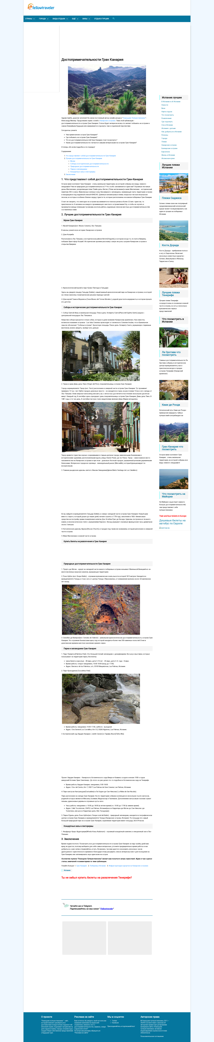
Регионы (165, 135)
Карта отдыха (167, 112)
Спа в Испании (167, 125)
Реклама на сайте (81, 1033)
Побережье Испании (98, 866)
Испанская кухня (168, 158)
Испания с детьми (169, 128)
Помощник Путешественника (134, 118)
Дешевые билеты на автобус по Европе (172, 522)
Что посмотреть (168, 115)
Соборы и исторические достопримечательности (89, 164)
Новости (165, 105)
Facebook (115, 1023)
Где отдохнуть (167, 122)
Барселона (166, 152)
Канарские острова (169, 145)
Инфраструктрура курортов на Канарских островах (128, 866)
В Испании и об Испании (171, 102)
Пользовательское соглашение (152, 1036)
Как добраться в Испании (172, 132)
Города (164, 138)
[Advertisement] (42, 58)
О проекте (46, 1016)
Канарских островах (107, 121)
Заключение (70, 174)
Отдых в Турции (101, 19)
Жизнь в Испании (168, 155)
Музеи (72, 161)
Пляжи (164, 142)
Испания (67, 870)
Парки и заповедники (78, 169)
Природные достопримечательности (84, 166)
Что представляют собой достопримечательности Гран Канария (91, 156)
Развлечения (166, 118)
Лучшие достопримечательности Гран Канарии (84, 158)
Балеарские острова (169, 148)
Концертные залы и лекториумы (82, 172)
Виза (163, 108)
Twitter (114, 1021)
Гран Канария (81, 866)
